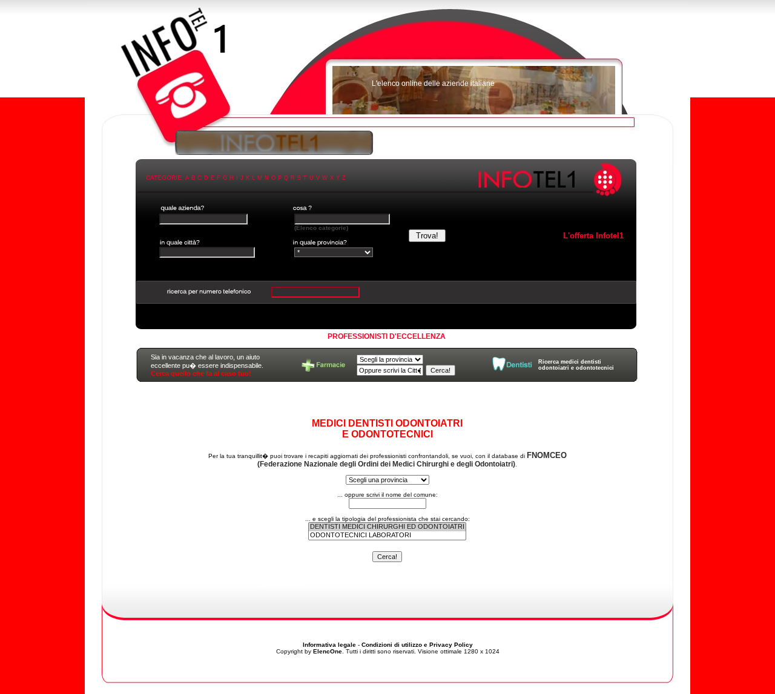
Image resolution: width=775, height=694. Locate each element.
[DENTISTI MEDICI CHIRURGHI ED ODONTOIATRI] (387, 527)
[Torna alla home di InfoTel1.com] (387, 63)
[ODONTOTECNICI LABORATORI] (387, 535)
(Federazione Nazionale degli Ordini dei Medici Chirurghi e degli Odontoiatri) (412, 459)
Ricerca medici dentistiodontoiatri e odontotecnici (576, 365)
